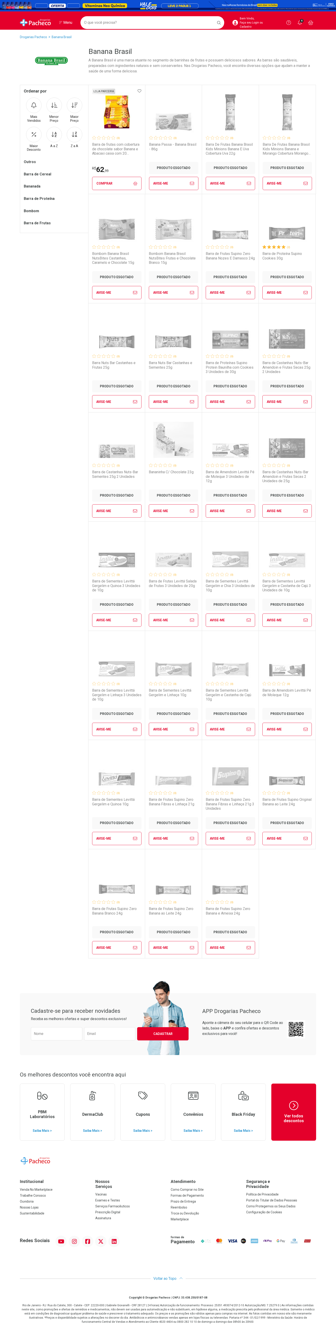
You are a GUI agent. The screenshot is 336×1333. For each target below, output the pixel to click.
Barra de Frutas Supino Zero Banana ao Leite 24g (171, 911)
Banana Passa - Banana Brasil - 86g (172, 146)
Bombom (31, 211)
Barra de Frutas (37, 223)
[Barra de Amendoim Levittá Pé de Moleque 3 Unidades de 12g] (230, 440)
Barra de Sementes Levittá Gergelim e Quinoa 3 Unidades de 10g (116, 585)
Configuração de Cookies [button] (264, 1212)
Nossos (103, 1184)
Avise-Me (160, 183)
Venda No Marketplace (36, 1189)
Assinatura (103, 1218)
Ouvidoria (27, 1201)
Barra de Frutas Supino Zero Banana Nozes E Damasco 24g (230, 255)
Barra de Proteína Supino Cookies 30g (282, 255)
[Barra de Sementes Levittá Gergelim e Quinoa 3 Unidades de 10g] (117, 549)
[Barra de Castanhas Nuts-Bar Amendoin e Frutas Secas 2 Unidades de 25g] (287, 440)
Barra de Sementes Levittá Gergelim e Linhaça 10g (170, 692)
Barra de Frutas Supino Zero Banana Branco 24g (114, 911)
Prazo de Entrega (183, 1201)
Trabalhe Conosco (33, 1195)
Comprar (104, 183)
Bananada (32, 186)
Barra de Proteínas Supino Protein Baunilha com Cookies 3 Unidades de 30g (229, 367)
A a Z (54, 146)
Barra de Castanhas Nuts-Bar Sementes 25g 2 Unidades (115, 474)
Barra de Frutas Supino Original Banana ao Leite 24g (287, 801)
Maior (74, 118)
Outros (30, 162)
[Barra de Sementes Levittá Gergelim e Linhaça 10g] (173, 658)
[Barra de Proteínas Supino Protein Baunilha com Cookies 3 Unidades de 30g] (230, 331)
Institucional (32, 1181)
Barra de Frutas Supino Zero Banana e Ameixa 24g (228, 911)
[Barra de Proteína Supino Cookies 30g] (287, 221)
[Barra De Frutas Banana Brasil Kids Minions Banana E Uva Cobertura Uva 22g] (230, 112)
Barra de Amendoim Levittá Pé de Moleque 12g (286, 692)
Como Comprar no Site (187, 1189)
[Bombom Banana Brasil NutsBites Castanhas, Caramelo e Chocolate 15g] (117, 221)
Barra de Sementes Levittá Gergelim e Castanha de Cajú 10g (228, 694)
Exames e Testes (107, 1200)
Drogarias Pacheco (33, 37)
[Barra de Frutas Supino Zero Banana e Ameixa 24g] (230, 877)
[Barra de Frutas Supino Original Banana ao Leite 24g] (287, 767)
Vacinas (101, 1194)
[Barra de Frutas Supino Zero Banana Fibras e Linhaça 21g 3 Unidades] (230, 767)
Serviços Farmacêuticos (112, 1206)
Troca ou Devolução (185, 1213)
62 (100, 169)
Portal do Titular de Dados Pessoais (271, 1200)
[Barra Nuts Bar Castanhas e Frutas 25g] (117, 331)
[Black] (168, 5)
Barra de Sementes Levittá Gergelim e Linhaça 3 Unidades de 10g (116, 694)
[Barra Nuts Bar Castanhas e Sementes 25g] (173, 331)
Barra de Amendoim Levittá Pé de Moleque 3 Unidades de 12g (230, 476)
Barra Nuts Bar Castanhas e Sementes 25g (170, 365)
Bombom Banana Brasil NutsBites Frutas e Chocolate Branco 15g (172, 257)
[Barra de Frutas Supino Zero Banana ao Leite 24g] (173, 877)
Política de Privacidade (262, 1194)
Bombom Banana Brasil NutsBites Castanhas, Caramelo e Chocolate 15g (113, 257)
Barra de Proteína (39, 198)
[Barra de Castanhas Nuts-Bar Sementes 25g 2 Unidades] (117, 440)
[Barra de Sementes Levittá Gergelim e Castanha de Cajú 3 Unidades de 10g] (287, 549)
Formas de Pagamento (187, 1195)
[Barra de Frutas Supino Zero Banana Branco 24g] (117, 877)
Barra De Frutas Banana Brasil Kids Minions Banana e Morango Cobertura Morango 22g (286, 149)
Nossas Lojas (29, 1207)
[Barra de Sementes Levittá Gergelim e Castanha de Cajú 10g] (230, 658)
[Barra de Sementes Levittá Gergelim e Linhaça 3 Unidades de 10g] (117, 658)
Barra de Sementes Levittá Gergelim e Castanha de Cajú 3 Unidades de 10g (286, 585)
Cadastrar (163, 1034)
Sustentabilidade (32, 1213)
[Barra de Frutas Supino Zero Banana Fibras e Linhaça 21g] (173, 767)
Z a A (74, 146)
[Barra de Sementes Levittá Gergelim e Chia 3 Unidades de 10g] (230, 549)
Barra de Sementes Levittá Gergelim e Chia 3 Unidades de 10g (230, 585)
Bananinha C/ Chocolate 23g (171, 472)
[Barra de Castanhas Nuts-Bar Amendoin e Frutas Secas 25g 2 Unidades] (287, 331)
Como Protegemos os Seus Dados (271, 1206)
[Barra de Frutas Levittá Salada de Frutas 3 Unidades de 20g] (173, 549)
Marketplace (180, 1219)
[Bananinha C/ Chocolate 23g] (173, 440)
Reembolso (179, 1207)
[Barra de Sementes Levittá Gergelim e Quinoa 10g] (117, 767)
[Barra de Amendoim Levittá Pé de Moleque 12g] (287, 658)
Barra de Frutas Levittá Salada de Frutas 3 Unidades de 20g (173, 583)
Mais (34, 118)
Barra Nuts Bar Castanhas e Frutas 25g (114, 365)
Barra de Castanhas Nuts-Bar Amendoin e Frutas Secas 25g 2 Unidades (286, 367)
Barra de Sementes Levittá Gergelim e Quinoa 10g (113, 801)
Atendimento (183, 1181)
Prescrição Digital (107, 1212)
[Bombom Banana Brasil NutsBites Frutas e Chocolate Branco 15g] (173, 221)
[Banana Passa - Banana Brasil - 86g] (174, 112)
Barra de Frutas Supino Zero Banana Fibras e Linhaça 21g (171, 801)
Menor (54, 118)
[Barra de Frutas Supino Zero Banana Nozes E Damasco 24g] (230, 221)
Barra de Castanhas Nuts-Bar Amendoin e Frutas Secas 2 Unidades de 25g (285, 476)
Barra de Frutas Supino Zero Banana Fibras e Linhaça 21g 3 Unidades (230, 803)
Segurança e (258, 1184)
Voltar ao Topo (165, 1278)
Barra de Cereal (37, 174)
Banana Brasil (62, 37)
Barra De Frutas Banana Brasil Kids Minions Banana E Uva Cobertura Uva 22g (229, 148)
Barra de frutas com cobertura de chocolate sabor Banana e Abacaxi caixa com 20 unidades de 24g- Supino (115, 149)
